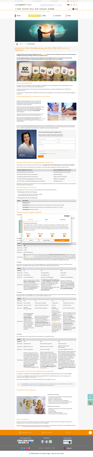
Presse (69, 15)
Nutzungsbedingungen (41, 151)
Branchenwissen (33, 15)
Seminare (41, 118)
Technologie (58, 15)
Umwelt (44, 15)
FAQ (69, 432)
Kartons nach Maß (30, 257)
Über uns (32, 9)
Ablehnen (31, 240)
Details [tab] (46, 219)
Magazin (18, 15)
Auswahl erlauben (46, 240)
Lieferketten (43, 54)
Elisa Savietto (24, 44)
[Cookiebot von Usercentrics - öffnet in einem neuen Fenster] (65, 216)
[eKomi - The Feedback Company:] (90, 403)
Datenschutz (47, 448)
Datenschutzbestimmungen (64, 150)
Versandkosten (39, 377)
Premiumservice (43, 9)
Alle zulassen (61, 240)
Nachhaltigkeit (51, 9)
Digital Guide (19, 426)
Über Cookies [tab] (62, 219)
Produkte (19, 9)
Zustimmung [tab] (30, 219)
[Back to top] (90, 432)
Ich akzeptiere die (48, 153)
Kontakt (36, 9)
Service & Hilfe (25, 9)
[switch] (40, 236)
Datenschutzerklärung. (51, 153)
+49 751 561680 (48, 432)
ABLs (53, 448)
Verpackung (31, 255)
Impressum (41, 448)
